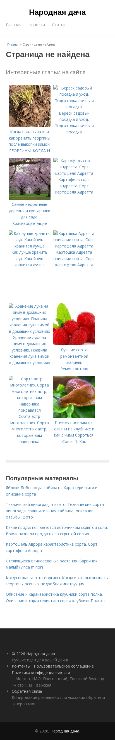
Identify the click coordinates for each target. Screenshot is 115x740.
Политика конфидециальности (41, 672)
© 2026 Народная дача (33, 653)
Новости (36, 24)
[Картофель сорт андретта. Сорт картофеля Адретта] (74, 173)
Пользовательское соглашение (64, 666)
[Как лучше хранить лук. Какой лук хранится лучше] (30, 246)
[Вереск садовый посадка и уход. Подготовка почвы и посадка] (74, 106)
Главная (13, 24)
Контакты (21, 666)
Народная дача (57, 11)
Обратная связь (27, 691)
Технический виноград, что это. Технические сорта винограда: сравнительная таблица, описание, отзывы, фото (55, 511)
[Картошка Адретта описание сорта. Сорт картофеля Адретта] (74, 246)
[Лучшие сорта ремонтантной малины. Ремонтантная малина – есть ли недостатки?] (74, 343)
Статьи (59, 24)
